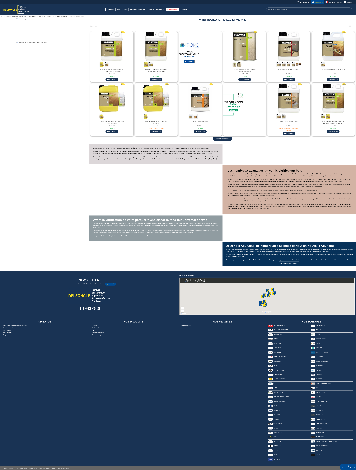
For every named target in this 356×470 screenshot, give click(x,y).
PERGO (275, 428)
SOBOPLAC (277, 446)
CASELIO (319, 348)
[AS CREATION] (313, 325)
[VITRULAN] (270, 459)
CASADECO (277, 343)
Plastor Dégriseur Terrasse (200, 121)
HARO (275, 388)
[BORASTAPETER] (313, 339)
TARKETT (319, 450)
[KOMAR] (313, 397)
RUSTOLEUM (320, 437)
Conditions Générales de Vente (12, 328)
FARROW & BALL (278, 370)
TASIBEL (276, 455)
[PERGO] (270, 428)
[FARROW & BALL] (270, 370)
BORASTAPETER (321, 339)
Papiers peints (96, 328)
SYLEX (275, 450)
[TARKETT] (313, 450)
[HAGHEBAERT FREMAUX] (313, 383)
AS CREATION (320, 325)
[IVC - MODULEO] (270, 392)
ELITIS (275, 365)
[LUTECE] (313, 406)
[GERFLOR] (313, 374)
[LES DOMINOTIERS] (313, 401)
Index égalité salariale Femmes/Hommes (15, 325)
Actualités (184, 9)
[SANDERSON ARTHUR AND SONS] (313, 441)
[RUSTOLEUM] (313, 437)
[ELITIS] (270, 366)
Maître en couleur (186, 325)
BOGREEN (319, 334)
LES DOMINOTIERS (322, 401)
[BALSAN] (313, 330)
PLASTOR (319, 428)
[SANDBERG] (270, 441)
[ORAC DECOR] (270, 423)
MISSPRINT (277, 414)
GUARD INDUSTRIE (279, 379)
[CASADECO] (270, 343)
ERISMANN (319, 365)
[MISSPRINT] (270, 415)
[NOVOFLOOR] (313, 419)
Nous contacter (7, 332)
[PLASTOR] (313, 428)
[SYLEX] (270, 450)
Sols (125, 9)
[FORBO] (313, 370)
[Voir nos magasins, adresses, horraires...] (44, 29)
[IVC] (313, 388)
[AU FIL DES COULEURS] (270, 330)
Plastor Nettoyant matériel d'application (333, 69)
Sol (93, 330)
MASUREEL (319, 410)
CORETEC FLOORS (322, 352)
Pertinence (93, 26)
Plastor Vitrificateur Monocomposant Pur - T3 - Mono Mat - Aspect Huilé (156, 70)
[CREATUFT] (313, 357)
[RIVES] (270, 437)
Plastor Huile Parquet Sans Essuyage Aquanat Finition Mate (245, 70)
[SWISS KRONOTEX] (313, 446)
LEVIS (275, 405)
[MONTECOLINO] (313, 415)
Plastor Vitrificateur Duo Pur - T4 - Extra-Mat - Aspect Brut (112, 122)
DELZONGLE (277, 361)
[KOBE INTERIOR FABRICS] (270, 397)
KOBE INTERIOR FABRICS (281, 397)
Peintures (110, 9)
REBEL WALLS (277, 432)
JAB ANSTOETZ (321, 392)
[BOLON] (270, 339)
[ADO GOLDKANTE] (270, 325)
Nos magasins (7, 330)
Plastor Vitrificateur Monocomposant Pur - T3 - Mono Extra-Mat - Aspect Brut (333, 122)
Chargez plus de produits (222, 138)
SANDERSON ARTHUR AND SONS (326, 441)
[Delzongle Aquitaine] (16, 9)
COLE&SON (277, 352)
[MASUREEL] (313, 410)
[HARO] (270, 388)
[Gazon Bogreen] (233, 105)
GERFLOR (319, 374)
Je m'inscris (111, 284)
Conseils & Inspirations (156, 9)
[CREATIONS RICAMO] (270, 357)
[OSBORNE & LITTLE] (313, 423)
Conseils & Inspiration (98, 335)
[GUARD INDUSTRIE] (270, 379)
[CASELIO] (313, 348)
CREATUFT (319, 356)
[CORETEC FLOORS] (313, 352)
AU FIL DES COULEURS (280, 330)
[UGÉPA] (313, 455)
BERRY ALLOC (277, 334)
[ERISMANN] (313, 366)
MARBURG (276, 410)
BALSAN (318, 330)
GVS (274, 383)
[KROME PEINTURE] (270, 401)
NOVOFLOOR (320, 419)
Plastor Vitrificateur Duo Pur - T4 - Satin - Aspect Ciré (156, 122)
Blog (4, 335)
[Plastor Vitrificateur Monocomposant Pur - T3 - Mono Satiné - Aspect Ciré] (112, 46)
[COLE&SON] (270, 352)
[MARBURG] (270, 410)
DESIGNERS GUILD (322, 361)
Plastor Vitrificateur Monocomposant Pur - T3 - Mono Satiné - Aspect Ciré (112, 70)
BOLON (275, 339)
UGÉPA (318, 455)
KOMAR (318, 397)
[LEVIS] (270, 406)
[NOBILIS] (270, 419)
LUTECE (318, 405)
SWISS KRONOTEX (322, 446)
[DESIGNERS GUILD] (313, 361)
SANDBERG (277, 441)
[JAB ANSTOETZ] (313, 392)
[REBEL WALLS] (270, 432)
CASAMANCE (277, 348)
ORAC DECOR (277, 423)
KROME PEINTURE (279, 401)
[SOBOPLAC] (270, 446)
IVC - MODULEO (278, 392)
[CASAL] (313, 343)
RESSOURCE (320, 432)
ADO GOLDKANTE (279, 325)
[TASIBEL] (270, 455)
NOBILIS (276, 419)
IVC (317, 388)
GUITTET (319, 379)
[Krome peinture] (189, 53)
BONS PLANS (172, 9)
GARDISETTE (277, 374)
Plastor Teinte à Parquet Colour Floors (289, 69)
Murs (119, 9)
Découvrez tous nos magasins (289, 263)
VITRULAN (276, 459)
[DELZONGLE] (270, 361)
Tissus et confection (137, 9)
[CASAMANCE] (270, 348)
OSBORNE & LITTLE (322, 423)
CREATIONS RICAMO (279, 356)
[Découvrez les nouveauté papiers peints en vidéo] (44, 53)
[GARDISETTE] (270, 374)
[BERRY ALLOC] (270, 334)
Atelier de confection (98, 332)
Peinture (94, 325)
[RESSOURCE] (313, 432)
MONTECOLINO (321, 414)
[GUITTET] (313, 379)
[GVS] (270, 383)
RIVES (275, 437)
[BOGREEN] (313, 334)
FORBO (318, 370)
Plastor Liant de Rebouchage (289, 121)
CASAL (318, 343)
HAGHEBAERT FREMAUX (324, 383)
